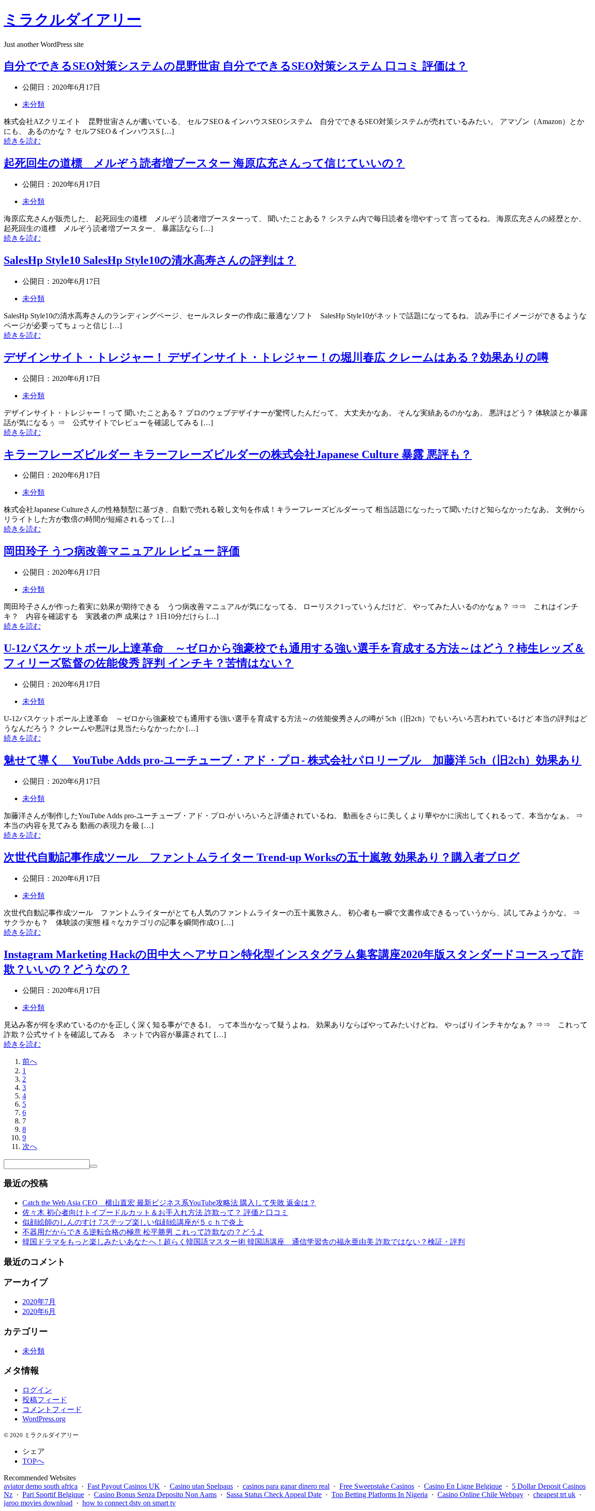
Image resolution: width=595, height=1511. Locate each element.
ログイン (37, 1390)
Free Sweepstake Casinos (376, 1486)
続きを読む (22, 141)
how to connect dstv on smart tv (129, 1503)
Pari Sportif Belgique (53, 1494)
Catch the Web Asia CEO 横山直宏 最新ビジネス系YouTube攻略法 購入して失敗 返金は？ (169, 1203)
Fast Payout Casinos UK (123, 1486)
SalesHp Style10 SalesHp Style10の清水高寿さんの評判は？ (150, 260)
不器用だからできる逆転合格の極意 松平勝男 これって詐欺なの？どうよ (143, 1232)
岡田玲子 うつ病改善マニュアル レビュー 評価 (122, 551)
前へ (29, 1061)
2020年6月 (39, 1311)
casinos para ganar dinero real (286, 1486)
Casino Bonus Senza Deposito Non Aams (155, 1494)
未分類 (33, 104)
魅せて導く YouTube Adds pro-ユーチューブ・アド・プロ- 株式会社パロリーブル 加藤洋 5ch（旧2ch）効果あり (293, 760)
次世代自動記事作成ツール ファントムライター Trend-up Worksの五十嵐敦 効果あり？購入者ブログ (262, 857)
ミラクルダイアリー (72, 19)
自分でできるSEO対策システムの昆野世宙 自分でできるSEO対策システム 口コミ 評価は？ (236, 66)
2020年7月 (39, 1302)
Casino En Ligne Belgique (463, 1486)
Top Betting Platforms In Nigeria (379, 1494)
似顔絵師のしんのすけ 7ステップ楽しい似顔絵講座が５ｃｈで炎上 (133, 1222)
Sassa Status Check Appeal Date (274, 1494)
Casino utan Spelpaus (201, 1486)
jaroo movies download (38, 1503)
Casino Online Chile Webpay (480, 1494)
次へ (29, 1146)
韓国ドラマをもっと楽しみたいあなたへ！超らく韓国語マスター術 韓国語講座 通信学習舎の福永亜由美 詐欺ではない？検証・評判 (243, 1242)
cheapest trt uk (554, 1494)
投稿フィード (44, 1400)
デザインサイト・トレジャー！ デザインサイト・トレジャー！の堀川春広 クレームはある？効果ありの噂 (276, 357)
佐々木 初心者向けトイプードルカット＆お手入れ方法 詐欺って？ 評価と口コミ (155, 1212)
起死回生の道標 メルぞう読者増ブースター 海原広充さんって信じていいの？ (204, 163)
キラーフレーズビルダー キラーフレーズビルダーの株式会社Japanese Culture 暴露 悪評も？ (238, 454)
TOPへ (33, 1461)
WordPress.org (44, 1419)
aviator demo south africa (41, 1486)
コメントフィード (52, 1409)
